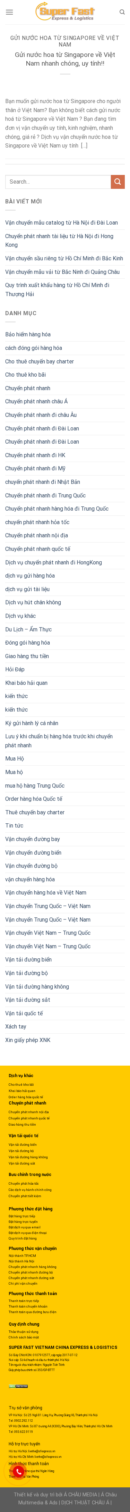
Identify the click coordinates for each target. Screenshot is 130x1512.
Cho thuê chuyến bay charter (39, 361)
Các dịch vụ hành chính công (30, 1190)
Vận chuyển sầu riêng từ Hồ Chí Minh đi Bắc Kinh (64, 258)
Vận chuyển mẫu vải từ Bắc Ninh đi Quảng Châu (62, 272)
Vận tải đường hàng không (37, 986)
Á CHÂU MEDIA (80, 1495)
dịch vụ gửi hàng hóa (30, 575)
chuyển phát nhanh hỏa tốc (37, 522)
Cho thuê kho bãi (25, 374)
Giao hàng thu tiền (27, 656)
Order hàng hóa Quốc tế (33, 799)
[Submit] (118, 181)
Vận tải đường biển (28, 959)
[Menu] (9, 11)
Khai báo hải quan (26, 683)
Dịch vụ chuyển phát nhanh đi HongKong (53, 562)
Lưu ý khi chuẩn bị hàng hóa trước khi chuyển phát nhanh (59, 741)
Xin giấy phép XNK (27, 1040)
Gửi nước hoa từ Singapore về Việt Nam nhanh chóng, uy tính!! (65, 59)
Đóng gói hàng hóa (27, 642)
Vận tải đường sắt (27, 1000)
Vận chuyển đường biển (33, 852)
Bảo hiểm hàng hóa (28, 334)
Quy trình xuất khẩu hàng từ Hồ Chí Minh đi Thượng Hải (57, 289)
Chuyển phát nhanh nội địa (36, 535)
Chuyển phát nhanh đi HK (35, 455)
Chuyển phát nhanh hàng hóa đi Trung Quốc (57, 508)
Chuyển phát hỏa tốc (24, 1183)
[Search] (122, 12)
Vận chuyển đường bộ (31, 866)
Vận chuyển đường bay (32, 839)
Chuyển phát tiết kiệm (25, 1196)
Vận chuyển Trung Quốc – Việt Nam (47, 906)
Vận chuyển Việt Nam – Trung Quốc (47, 933)
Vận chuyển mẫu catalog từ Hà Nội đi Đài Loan (61, 222)
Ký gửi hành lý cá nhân (31, 723)
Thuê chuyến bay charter (34, 812)
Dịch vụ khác (20, 616)
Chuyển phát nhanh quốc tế (37, 549)
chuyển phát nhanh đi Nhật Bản (42, 482)
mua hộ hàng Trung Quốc (34, 785)
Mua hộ (14, 772)
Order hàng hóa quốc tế (26, 1097)
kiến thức (16, 696)
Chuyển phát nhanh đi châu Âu (41, 415)
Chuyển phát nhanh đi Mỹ (35, 468)
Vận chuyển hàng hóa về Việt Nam (45, 892)
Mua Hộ (14, 758)
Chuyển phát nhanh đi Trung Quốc (45, 495)
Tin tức (14, 825)
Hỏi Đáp (15, 669)
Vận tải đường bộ (26, 973)
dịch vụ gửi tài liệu (27, 589)
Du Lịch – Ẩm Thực (28, 629)
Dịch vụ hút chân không (33, 602)
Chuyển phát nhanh (27, 388)
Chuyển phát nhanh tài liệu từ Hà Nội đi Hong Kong (59, 241)
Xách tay (15, 1026)
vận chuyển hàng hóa (30, 879)
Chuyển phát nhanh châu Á (36, 401)
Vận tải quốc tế (24, 1013)
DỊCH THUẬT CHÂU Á (85, 1503)
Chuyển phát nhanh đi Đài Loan (42, 428)
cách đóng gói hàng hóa (33, 348)
